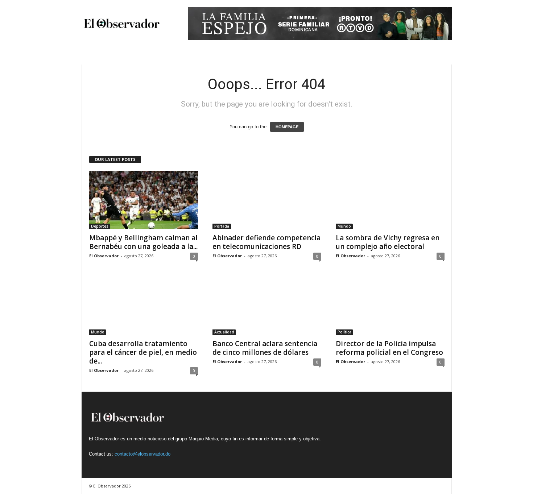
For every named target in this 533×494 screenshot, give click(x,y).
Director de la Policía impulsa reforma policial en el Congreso (389, 348)
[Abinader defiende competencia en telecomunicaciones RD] (266, 200)
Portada (221, 226)
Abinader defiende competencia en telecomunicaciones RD (266, 242)
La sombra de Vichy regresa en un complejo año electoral (387, 242)
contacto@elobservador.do (142, 454)
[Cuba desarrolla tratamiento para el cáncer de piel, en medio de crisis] (143, 306)
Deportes (99, 226)
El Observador (104, 255)
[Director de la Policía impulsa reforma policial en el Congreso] (390, 306)
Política (344, 332)
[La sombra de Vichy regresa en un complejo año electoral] (390, 200)
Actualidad (224, 332)
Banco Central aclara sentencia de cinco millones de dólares (264, 348)
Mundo (344, 226)
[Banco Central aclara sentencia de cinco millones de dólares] (266, 306)
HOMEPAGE (287, 127)
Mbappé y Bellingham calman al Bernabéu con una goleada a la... (143, 242)
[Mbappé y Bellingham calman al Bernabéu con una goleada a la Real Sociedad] (143, 200)
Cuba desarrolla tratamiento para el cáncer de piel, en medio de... (143, 352)
